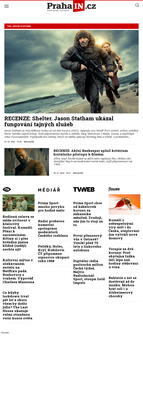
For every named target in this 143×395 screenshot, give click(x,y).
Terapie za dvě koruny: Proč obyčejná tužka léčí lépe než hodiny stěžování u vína (123, 258)
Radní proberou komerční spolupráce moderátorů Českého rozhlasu (53, 228)
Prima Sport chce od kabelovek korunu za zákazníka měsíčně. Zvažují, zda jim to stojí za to (88, 214)
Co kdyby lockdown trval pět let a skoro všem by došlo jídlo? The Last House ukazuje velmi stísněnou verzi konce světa (17, 305)
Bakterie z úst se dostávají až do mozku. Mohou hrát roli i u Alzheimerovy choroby (123, 287)
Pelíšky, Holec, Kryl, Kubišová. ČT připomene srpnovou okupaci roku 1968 (53, 253)
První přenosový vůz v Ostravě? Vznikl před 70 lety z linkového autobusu (87, 242)
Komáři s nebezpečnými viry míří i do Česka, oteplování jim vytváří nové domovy (124, 229)
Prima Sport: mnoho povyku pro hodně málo (51, 206)
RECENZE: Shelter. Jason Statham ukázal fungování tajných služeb (59, 121)
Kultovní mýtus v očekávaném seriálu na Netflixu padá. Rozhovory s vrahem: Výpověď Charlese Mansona (18, 271)
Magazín (29, 141)
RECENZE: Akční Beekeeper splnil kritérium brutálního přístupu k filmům (91, 152)
